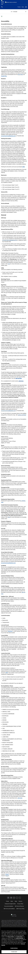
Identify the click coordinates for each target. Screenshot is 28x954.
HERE (23, 166)
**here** (7, 874)
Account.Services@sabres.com (9, 240)
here (9, 263)
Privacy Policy (11, 936)
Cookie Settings (19, 938)
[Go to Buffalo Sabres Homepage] (11, 2)
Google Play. (4, 76)
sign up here (19, 378)
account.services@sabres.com (8, 135)
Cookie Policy (19, 936)
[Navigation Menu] (26, 7)
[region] (14, 940)
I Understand (14, 951)
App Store (20, 74)
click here (21, 381)
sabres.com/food (22, 414)
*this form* (10, 631)
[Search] (2, 7)
